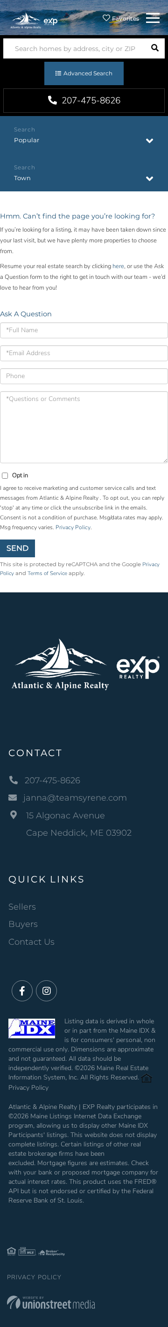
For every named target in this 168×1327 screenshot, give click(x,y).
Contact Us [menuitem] (31, 942)
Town (22, 178)
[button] (155, 48)
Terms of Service (47, 573)
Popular (27, 140)
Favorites (124, 18)
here (118, 266)
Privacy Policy (73, 527)
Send (17, 548)
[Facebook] (22, 991)
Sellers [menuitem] (22, 907)
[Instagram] (46, 991)
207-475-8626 (89, 101)
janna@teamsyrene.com (75, 798)
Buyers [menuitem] (23, 924)
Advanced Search (87, 73)
